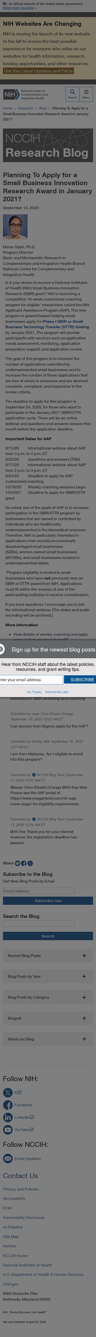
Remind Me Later (57, 692)
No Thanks (34, 692)
